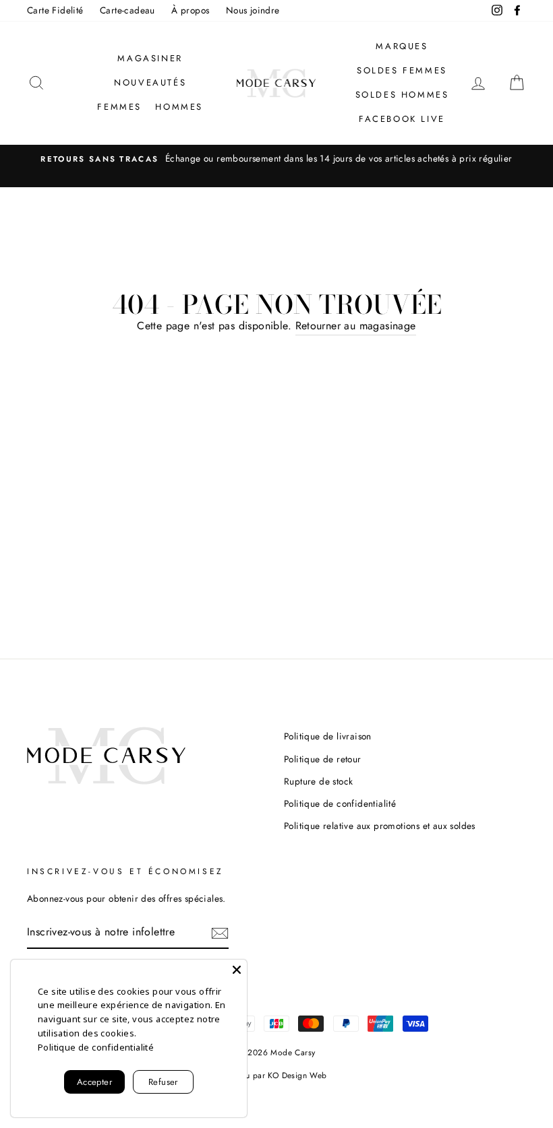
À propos (190, 10)
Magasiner (149, 58)
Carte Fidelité (55, 10)
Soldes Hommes (402, 94)
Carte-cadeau (127, 10)
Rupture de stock (318, 781)
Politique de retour (322, 759)
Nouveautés (150, 82)
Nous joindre (253, 10)
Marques (402, 46)
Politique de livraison (328, 736)
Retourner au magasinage (355, 325)
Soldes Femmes (402, 70)
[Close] (236, 969)
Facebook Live (402, 118)
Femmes (119, 106)
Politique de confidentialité (340, 803)
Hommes (179, 106)
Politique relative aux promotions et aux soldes (379, 825)
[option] (276, 159)
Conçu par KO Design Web (276, 1075)
